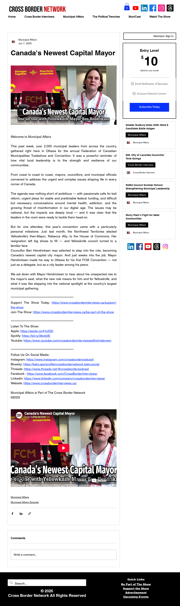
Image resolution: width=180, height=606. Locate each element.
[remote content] (64, 448)
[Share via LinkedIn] (21, 513)
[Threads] (170, 8)
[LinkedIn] (144, 8)
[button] (127, 6)
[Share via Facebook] (12, 513)
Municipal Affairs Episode (25, 502)
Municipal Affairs (20, 497)
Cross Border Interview (140, 164)
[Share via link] (29, 513)
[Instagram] (161, 8)
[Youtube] (135, 8)
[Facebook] (152, 8)
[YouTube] (148, 246)
